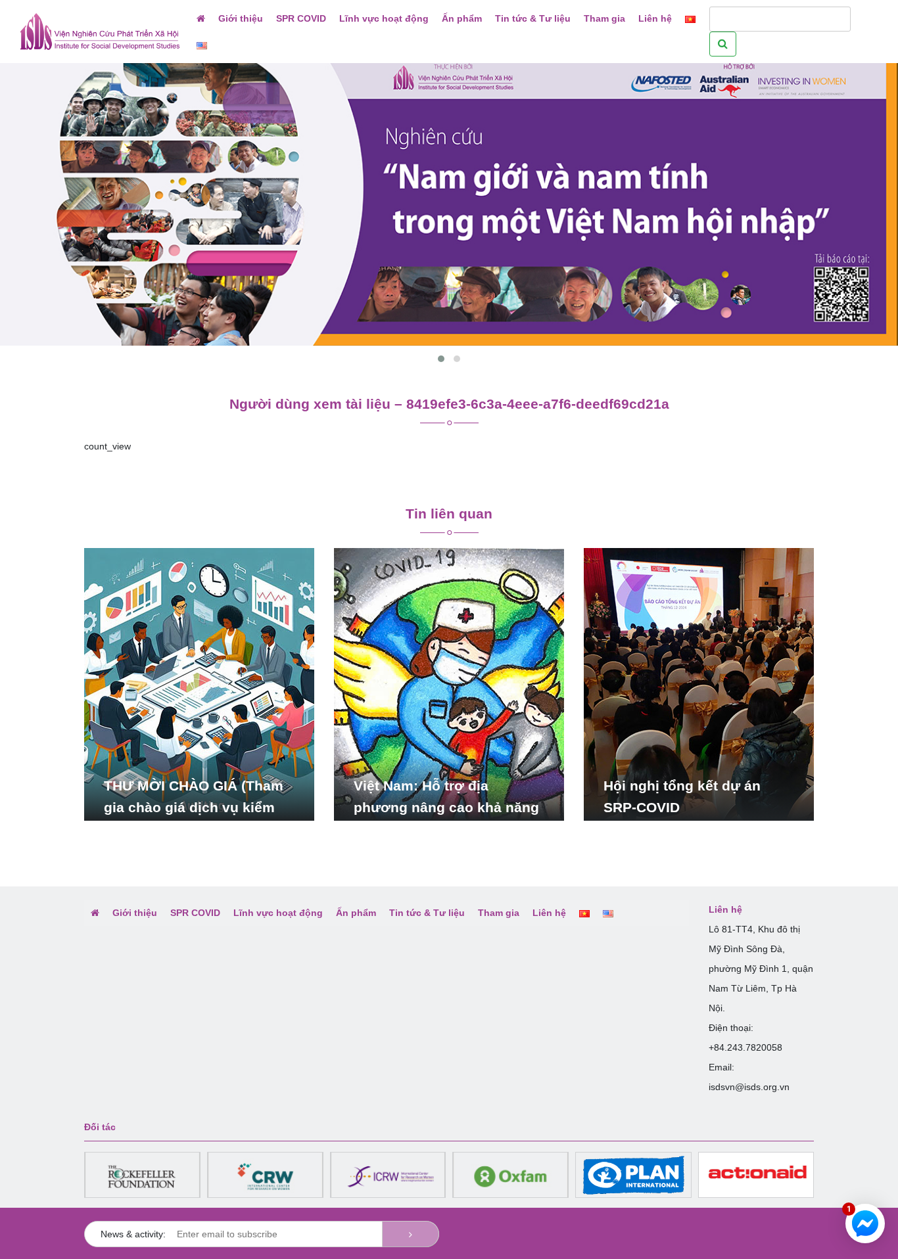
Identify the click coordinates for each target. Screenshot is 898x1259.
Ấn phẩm (462, 18)
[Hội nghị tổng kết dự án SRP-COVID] (699, 684)
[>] (410, 1234)
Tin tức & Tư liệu (533, 18)
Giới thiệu (240, 18)
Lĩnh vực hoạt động (384, 18)
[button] (441, 358)
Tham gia (604, 18)
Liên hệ (655, 18)
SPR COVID (301, 18)
